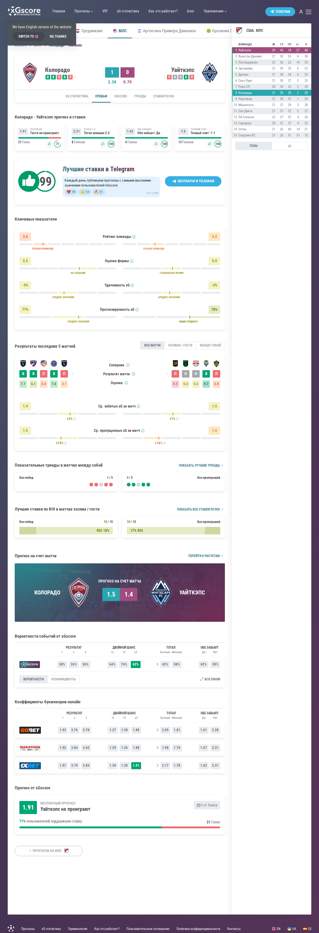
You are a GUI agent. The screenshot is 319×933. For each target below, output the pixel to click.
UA (294, 929)
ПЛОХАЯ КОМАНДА (43, 248)
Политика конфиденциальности (198, 929)
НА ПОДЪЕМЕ (78, 273)
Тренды (140, 96)
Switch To (26, 36)
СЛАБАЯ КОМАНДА (153, 248)
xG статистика (77, 96)
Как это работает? (107, 929)
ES (309, 929)
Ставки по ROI (163, 96)
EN (278, 929)
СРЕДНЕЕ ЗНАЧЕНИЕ (63, 297)
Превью (101, 96)
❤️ (71, 192)
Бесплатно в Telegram (196, 181)
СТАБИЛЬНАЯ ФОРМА (172, 273)
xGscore (120, 96)
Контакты (234, 929)
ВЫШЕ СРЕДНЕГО (188, 321)
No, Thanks (58, 36)
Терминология (77, 929)
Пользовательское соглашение (148, 929)
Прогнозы (28, 929)
